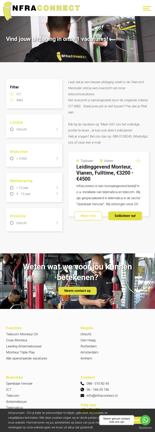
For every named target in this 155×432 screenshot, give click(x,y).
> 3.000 (37, 159)
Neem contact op (77, 291)
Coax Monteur (16, 340)
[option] (77, 39)
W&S (19, 100)
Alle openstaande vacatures (26, 358)
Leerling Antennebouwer (24, 346)
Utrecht (37, 129)
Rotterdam (89, 346)
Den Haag (88, 340)
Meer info (88, 216)
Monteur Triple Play (20, 352)
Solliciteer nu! (125, 216)
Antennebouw (16, 402)
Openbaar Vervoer (19, 383)
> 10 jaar (37, 188)
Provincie (18, 216)
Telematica (14, 408)
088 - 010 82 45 (98, 383)
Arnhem (86, 358)
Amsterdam (89, 352)
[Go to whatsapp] (145, 420)
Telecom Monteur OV (22, 334)
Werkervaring (21, 181)
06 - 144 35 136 (98, 389)
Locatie (16, 122)
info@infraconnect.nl (102, 396)
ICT (18, 94)
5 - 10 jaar (37, 194)
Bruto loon (19, 151)
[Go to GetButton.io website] (145, 428)
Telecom (12, 396)
